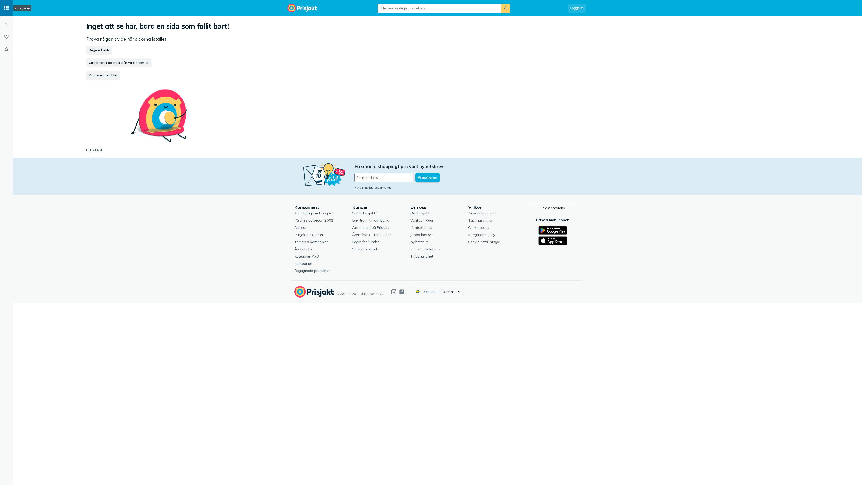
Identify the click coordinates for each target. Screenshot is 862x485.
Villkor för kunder (366, 249)
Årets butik (303, 249)
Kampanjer (303, 263)
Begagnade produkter (312, 270)
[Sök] (505, 8)
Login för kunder (365, 242)
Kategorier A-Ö (306, 256)
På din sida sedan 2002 (313, 220)
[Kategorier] (6, 8)
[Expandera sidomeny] (6, 24)
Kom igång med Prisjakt (313, 213)
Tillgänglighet (421, 256)
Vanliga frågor (421, 220)
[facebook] (402, 292)
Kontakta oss (421, 227)
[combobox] (439, 8)
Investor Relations (425, 249)
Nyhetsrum (419, 242)
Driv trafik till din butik (370, 220)
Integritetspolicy (481, 234)
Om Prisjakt (419, 213)
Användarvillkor (481, 213)
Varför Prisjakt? (364, 213)
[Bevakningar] (6, 49)
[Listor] (6, 36)
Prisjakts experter (308, 234)
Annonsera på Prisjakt (370, 227)
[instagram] (394, 292)
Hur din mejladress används (372, 187)
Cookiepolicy (478, 227)
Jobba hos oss (421, 234)
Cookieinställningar (484, 242)
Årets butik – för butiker (371, 234)
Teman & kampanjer (311, 242)
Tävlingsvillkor (480, 220)
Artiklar (300, 227)
